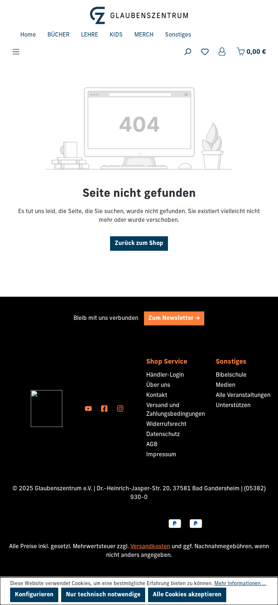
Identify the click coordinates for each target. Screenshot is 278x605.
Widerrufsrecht (166, 424)
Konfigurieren (34, 595)
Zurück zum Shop (139, 243)
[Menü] (16, 52)
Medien (225, 385)
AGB (151, 445)
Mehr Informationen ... (240, 584)
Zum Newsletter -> (174, 318)
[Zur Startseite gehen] (139, 15)
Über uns (158, 385)
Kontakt (156, 395)
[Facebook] (105, 408)
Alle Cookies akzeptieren (187, 595)
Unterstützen (233, 406)
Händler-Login (165, 375)
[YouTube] (89, 408)
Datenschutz (163, 434)
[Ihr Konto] (223, 52)
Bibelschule (231, 375)
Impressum (161, 455)
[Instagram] (120, 408)
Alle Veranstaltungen (243, 395)
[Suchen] (187, 52)
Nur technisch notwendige (103, 595)
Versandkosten (150, 547)
